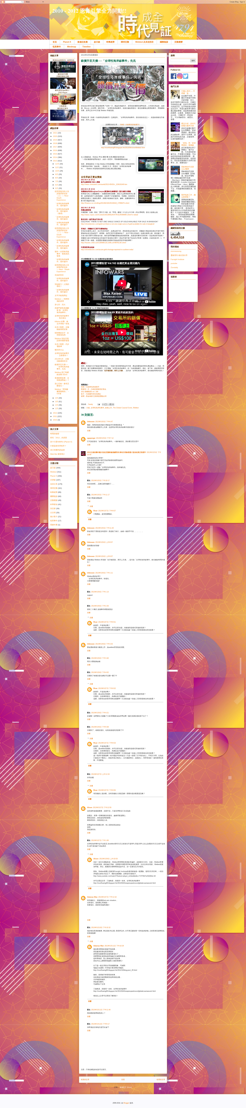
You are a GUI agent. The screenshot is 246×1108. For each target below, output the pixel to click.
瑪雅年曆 (53, 525)
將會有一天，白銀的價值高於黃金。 (94, 389)
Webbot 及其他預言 (144, 42)
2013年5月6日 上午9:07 (104, 556)
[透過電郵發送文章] (98, 404)
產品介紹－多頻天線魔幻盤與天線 (188, 124)
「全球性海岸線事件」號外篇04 (62, 260)
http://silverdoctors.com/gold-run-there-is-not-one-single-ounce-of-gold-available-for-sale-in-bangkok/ (118, 224)
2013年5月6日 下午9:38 (100, 727)
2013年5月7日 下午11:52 (107, 897)
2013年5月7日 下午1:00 (100, 840)
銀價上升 (108, 408)
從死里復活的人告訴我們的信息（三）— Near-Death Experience (62, 195)
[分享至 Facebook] (110, 404)
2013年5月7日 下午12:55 (102, 807)
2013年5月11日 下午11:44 (100, 1010)
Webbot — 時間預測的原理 (62, 300)
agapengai (91, 438)
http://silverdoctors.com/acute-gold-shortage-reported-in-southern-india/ (107, 250)
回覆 (88, 431)
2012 (55, 413)
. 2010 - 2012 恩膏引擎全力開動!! (87, 10)
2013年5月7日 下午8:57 (107, 511)
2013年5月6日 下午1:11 (104, 573)
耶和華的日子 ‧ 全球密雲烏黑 (62, 334)
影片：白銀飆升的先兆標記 (91, 394)
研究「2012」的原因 (58, 438)
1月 (57, 408)
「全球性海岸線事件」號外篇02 (62, 291)
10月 (57, 171)
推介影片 (53, 517)
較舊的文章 (161, 1079)
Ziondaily (174, 267)
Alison (89, 807)
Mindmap (71, 47)
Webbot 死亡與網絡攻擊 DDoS (62, 373)
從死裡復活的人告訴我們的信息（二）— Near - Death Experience (62, 232)
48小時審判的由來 (57, 450)
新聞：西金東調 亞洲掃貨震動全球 (93, 396)
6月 (57, 185)
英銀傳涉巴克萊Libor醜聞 (187, 168)
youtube (174, 263)
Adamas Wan (92, 897)
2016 (55, 150)
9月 (57, 174)
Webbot (136, 408)
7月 (57, 181)
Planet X (67, 42)
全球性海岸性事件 (97, 408)
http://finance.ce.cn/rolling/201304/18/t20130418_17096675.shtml (105, 203)
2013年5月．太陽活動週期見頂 (62, 360)
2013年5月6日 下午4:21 (100, 713)
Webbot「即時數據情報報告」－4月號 (62, 391)
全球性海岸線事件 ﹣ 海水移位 (62, 317)
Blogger (126, 1103)
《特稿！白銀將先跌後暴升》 (130, 125)
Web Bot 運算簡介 (57, 454)
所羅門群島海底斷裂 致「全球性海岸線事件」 (62, 310)
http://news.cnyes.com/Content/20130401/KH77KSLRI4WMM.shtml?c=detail (109, 215)
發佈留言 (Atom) (126, 1087)
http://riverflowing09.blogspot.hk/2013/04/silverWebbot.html (123, 148)
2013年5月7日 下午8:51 (107, 622)
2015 (55, 154)
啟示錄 (97, 42)
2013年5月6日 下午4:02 (100, 672)
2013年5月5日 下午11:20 (104, 528)
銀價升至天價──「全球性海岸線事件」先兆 (62, 366)
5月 (57, 188)
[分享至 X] (108, 404)
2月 (57, 405)
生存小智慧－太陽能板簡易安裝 (62, 328)
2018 (55, 143)
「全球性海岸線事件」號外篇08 (62, 218)
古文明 (53, 513)
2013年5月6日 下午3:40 (100, 658)
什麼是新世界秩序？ (58, 446)
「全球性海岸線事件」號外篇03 (62, 279)
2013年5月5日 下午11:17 (100, 495)
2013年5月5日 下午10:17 (100, 480)
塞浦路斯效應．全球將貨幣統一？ (62, 379)
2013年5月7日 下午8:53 (107, 743)
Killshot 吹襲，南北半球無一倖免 (62, 322)
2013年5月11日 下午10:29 (114, 946)
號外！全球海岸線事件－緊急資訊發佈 (62, 254)
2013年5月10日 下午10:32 (100, 927)
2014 (55, 157)
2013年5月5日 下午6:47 (104, 422)
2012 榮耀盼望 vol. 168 (89, 392)
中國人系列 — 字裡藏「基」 (188, 92)
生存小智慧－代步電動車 (62, 345)
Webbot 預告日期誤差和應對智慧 (62, 339)
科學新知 (53, 504)
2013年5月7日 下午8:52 (107, 688)
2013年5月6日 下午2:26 (100, 606)
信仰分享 (53, 484)
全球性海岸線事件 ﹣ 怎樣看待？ (62, 354)
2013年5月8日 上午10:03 (108, 859)
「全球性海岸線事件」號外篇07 (62, 224)
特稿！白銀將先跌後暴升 (90, 387)
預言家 (53, 508)
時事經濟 (110, 42)
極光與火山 (59, 350)
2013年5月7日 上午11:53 (100, 774)
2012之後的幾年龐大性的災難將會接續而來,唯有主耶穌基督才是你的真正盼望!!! (116, 452)
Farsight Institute (177, 259)
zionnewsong (176, 251)
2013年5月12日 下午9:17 (100, 1024)
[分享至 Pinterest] (113, 404)
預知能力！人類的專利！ (62, 285)
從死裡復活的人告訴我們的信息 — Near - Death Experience (62, 268)
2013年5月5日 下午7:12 (105, 438)
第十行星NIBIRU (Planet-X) (61, 442)
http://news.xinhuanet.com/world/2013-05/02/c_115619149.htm (104, 184)
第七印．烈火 (60, 305)
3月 (57, 401)
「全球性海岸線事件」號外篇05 (62, 247)
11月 (57, 167)
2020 (55, 136)
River (95, 511)
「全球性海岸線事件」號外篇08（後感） (62, 211)
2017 (55, 147)
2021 (55, 133)
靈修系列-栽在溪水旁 (179, 255)
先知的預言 (59, 275)
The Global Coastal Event (122, 408)
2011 (55, 416)
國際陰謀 (164, 42)
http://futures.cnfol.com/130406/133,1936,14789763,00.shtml (103, 243)
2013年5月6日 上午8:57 (104, 542)
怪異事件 (57, 47)
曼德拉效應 (82, 42)
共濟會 (53, 480)
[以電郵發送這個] (103, 404)
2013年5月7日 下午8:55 (107, 790)
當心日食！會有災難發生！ (62, 385)
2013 (55, 161)
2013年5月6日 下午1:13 (100, 592)
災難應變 (178, 42)
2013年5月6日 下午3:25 (104, 644)
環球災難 (125, 42)
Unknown (91, 422)
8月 (57, 178)
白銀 (88, 408)
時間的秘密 (54, 434)
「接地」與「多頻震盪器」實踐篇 (188, 144)
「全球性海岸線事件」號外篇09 (62, 204)
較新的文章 (85, 1079)
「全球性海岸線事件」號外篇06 (62, 241)
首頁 (55, 42)
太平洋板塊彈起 (61, 295)
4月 (57, 398)
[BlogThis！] (105, 404)
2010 (55, 420)
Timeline (86, 47)
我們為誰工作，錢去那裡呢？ (188, 196)
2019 (55, 140)
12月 (57, 164)
